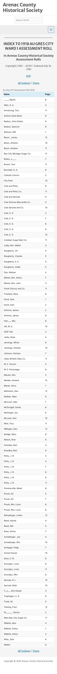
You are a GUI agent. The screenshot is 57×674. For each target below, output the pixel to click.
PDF (28, 76)
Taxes (36, 83)
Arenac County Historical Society (23, 7)
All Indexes (24, 83)
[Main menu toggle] (51, 30)
